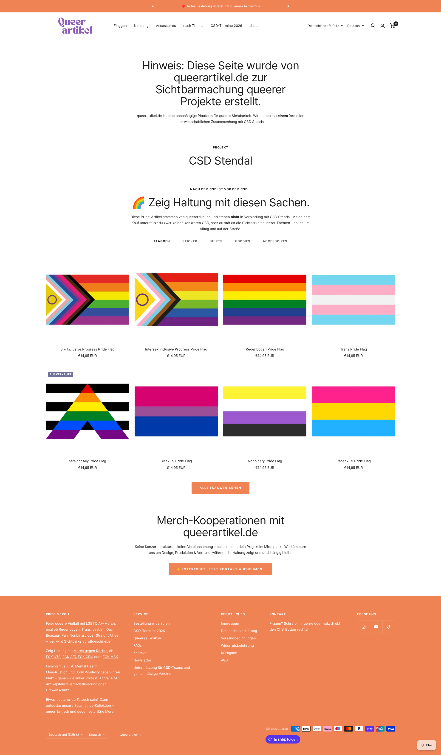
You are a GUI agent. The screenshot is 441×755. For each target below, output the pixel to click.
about (254, 25)
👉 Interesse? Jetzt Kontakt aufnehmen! (220, 569)
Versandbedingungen (238, 638)
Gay (109, 629)
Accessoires (166, 25)
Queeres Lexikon (147, 638)
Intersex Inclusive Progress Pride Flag (176, 349)
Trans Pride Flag (353, 349)
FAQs (137, 645)
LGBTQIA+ (94, 623)
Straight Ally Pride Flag (87, 461)
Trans (86, 629)
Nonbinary (78, 635)
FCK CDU (85, 657)
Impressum (230, 623)
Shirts (216, 241)
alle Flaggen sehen (220, 488)
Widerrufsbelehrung (237, 645)
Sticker (189, 241)
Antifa (104, 678)
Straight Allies (107, 635)
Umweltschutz (57, 690)
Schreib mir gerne (298, 623)
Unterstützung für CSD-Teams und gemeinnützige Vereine (161, 670)
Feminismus (55, 666)
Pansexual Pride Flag (353, 461)
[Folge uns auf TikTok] (388, 627)
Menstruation (57, 672)
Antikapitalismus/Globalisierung (71, 684)
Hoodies (242, 241)
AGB (224, 660)
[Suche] (373, 25)
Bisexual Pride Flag (176, 461)
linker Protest (86, 678)
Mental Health (86, 666)
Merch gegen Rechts (90, 651)
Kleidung (141, 25)
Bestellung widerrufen (151, 623)
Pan (65, 635)
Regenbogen (69, 629)
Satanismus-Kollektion (92, 705)
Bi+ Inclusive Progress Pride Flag (87, 349)
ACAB (115, 678)
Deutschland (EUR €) (323, 26)
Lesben (99, 629)
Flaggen (120, 25)
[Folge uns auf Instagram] (363, 627)
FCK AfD (69, 657)
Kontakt (139, 653)
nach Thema (193, 25)
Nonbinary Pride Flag (265, 461)
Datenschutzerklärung (239, 631)
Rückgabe (229, 653)
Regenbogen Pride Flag (265, 349)
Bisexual (53, 635)
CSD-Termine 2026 (226, 25)
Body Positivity (88, 672)
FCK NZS (53, 657)
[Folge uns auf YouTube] (376, 627)
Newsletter (142, 660)
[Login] (383, 26)
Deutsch (353, 26)
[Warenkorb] (392, 25)
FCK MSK (110, 657)
